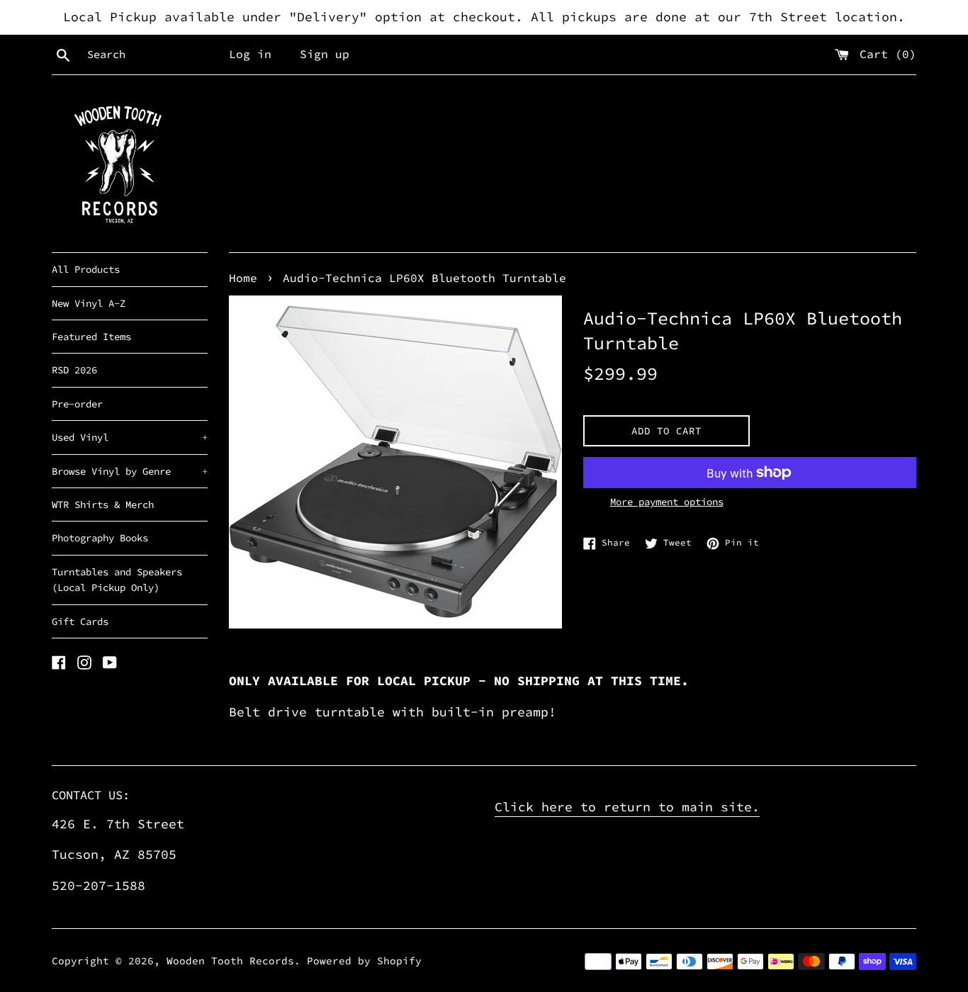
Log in (250, 54)
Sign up (324, 54)
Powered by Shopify (364, 960)
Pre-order (77, 404)
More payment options (667, 501)
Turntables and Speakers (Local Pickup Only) (117, 579)
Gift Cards (80, 621)
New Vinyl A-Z (88, 303)
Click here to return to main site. (627, 807)
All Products (86, 269)
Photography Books (100, 537)
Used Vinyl (130, 437)
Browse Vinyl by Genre (130, 471)
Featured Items (91, 336)
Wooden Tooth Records (230, 960)
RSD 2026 (74, 369)
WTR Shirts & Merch (103, 504)
